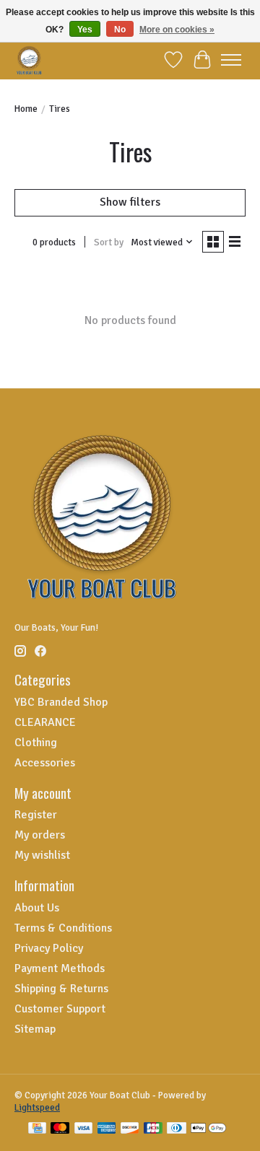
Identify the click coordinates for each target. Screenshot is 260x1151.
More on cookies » (176, 30)
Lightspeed (37, 1107)
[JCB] (153, 1129)
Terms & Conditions (63, 928)
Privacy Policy (48, 948)
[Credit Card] (37, 1129)
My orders (39, 835)
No (120, 30)
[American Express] (107, 1129)
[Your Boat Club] (29, 59)
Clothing (35, 742)
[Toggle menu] (231, 59)
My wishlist (42, 855)
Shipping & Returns (61, 988)
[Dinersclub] (176, 1129)
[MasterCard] (60, 1129)
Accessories (44, 763)
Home (26, 108)
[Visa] (83, 1129)
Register (35, 815)
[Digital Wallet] (208, 1129)
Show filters (130, 202)
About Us (36, 908)
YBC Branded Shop (61, 702)
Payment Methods (59, 968)
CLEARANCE (45, 722)
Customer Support (59, 1009)
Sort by (109, 242)
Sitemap (35, 1029)
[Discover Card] (130, 1129)
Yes (84, 30)
